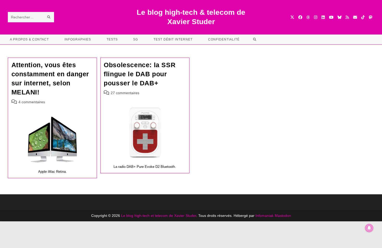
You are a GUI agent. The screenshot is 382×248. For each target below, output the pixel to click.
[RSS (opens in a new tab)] (347, 17)
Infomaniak (264, 215)
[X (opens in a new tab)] (292, 17)
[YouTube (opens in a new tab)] (331, 17)
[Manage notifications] (369, 228)
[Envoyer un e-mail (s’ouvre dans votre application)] (355, 17)
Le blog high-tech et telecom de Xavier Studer (158, 215)
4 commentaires (31, 102)
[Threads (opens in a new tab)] (308, 17)
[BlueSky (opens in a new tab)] (339, 17)
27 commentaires (125, 93)
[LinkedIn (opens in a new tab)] (323, 17)
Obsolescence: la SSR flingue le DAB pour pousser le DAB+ (139, 74)
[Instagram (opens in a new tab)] (315, 17)
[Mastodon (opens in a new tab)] (370, 17)
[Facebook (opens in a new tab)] (300, 17)
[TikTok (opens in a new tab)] (363, 17)
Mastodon (283, 215)
